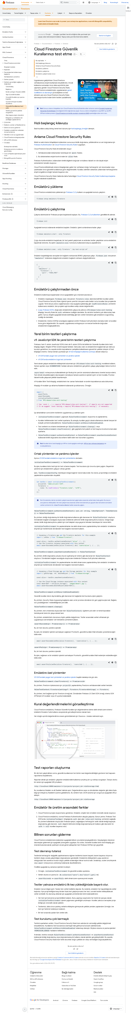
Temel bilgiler (18, 13)
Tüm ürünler (104, 1000)
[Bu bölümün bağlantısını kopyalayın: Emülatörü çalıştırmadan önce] (81, 289)
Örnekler (89, 13)
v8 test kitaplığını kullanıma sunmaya (82, 352)
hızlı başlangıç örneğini (79, 129)
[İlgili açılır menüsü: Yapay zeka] (40, 13)
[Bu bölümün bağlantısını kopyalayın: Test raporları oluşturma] (72, 768)
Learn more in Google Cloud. (48, 24)
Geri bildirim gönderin (107, 49)
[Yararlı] (112, 43)
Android (55, 1000)
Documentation (10, 9)
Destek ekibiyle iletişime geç (103, 976)
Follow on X (65, 982)
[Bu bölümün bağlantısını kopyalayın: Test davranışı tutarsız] (63, 851)
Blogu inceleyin (67, 976)
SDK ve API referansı (36, 979)
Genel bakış (6, 13)
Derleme (48, 13)
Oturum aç (125, 2)
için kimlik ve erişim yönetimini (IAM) (72, 113)
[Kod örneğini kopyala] (115, 196)
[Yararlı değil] (115, 43)
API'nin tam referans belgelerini (94, 443)
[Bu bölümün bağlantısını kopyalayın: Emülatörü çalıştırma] (67, 209)
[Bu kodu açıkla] (109, 196)
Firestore (25, 9)
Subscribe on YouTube (69, 985)
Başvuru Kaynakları (75, 13)
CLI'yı (71, 192)
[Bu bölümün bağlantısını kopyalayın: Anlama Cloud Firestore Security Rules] (93, 137)
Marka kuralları (98, 989)
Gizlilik (38, 1009)
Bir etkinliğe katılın (67, 989)
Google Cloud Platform (88, 1000)
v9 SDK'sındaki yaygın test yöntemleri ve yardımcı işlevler (59, 356)
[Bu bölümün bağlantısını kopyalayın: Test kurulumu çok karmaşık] (71, 919)
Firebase (36, 44)
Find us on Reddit (67, 979)
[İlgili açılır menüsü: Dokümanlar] (31, 2)
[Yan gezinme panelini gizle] (25, 1009)
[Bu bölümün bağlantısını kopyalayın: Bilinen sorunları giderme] (73, 835)
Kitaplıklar (33, 985)
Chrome (65, 1000)
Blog (105, 2)
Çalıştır (60, 13)
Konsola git (114, 2)
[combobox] (69, 2)
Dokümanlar (25, 2)
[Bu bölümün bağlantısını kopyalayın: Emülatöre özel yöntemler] (68, 673)
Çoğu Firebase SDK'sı (46, 310)
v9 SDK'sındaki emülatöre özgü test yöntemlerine (57, 458)
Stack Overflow (99, 979)
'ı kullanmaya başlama (96, 176)
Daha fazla (39, 2)
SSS (95, 992)
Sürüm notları (98, 985)
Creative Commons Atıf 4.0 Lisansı (68, 957)
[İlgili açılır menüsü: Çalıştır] (64, 13)
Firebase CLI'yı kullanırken (90, 215)
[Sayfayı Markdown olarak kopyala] (81, 54)
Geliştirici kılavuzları (36, 976)
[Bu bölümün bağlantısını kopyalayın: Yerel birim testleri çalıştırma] (78, 334)
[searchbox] (13, 19)
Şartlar (32, 1009)
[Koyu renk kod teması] (112, 196)
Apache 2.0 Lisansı (100, 957)
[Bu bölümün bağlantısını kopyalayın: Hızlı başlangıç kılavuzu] (70, 123)
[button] (12, 32)
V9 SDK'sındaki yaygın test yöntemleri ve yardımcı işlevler (55, 677)
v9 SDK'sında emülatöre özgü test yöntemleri (55, 360)
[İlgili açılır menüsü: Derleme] (53, 13)
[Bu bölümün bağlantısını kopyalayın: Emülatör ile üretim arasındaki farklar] (91, 808)
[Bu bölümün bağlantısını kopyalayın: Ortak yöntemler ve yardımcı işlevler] (81, 454)
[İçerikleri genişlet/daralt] (45, 60)
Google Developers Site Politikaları (51, 959)
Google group (98, 982)
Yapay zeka (34, 13)
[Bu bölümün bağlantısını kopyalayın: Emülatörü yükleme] (65, 187)
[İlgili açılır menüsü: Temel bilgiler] (25, 13)
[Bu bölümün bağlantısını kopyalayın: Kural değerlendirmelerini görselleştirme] (96, 704)
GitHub (32, 989)
